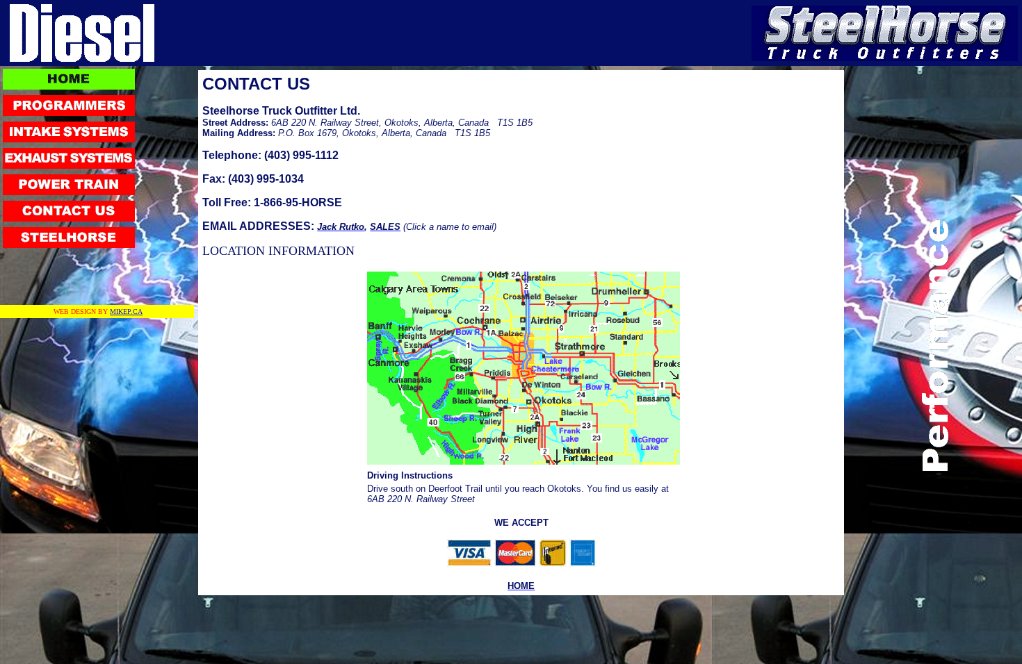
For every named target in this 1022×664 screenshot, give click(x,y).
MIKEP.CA (126, 311)
